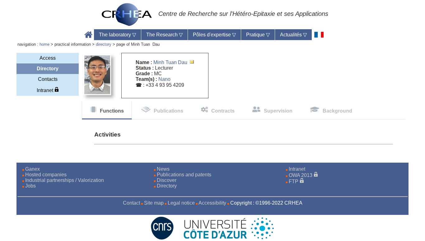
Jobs (30, 185)
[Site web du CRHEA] (127, 14)
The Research (164, 34)
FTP (293, 181)
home (44, 44)
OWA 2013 (300, 175)
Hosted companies (46, 174)
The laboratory (117, 34)
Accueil (88, 34)
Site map (154, 203)
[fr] (319, 34)
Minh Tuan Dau (170, 62)
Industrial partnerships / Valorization (64, 180)
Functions (112, 111)
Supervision (278, 111)
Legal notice (181, 203)
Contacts (48, 79)
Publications (168, 111)
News (163, 169)
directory (103, 44)
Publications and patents (184, 174)
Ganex (32, 169)
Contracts (223, 111)
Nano (164, 79)
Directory (167, 185)
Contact (131, 203)
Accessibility (212, 203)
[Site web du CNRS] (162, 238)
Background (337, 111)
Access (48, 58)
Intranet (45, 90)
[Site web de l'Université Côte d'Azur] (225, 238)
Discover (166, 180)
